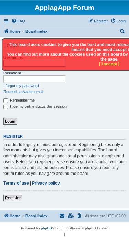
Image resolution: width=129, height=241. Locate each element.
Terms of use (16, 183)
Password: (13, 73)
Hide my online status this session (38, 106)
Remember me (22, 100)
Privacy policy (46, 183)
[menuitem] (18, 21)
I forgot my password (21, 86)
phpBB (46, 228)
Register (13, 198)
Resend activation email (23, 92)
